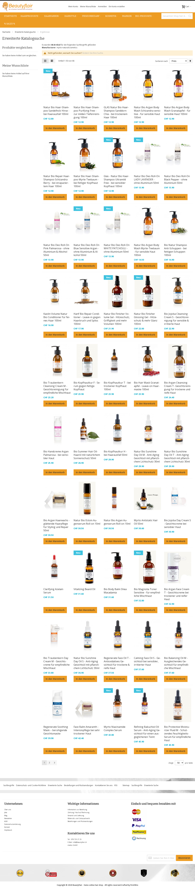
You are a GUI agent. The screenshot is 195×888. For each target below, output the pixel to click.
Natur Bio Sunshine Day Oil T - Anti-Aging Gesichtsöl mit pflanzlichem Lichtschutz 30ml (177, 456)
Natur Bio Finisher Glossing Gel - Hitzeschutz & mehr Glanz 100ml (145, 319)
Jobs (5, 812)
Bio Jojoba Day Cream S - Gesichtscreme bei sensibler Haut (177, 524)
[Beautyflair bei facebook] (2, 856)
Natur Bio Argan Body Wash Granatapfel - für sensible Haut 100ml (177, 111)
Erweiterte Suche (55, 785)
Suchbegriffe (8, 785)
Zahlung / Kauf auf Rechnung (78, 812)
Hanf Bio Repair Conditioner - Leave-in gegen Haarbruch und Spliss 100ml (87, 319)
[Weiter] (54, 762)
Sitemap (125, 785)
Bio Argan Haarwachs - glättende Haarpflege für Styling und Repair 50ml (56, 525)
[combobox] (177, 16)
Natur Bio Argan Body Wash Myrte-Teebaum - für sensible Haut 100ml (147, 250)
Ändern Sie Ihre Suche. (92, 53)
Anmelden (102, 6)
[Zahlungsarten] (139, 809)
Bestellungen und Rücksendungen (78, 785)
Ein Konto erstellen (117, 6)
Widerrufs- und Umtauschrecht (79, 818)
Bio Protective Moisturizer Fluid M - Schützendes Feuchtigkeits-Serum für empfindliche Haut (177, 733)
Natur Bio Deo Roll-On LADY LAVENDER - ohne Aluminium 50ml (147, 179)
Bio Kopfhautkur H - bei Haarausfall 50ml (115, 453)
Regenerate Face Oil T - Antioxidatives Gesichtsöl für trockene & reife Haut (117, 663)
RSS (115, 785)
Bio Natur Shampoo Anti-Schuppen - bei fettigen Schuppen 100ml (175, 250)
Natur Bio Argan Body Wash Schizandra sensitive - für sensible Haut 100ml (147, 112)
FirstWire (134, 885)
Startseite (6, 32)
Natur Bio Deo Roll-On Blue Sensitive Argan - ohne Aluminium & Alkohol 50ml (86, 250)
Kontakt (7, 827)
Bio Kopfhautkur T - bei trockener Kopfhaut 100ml (117, 386)
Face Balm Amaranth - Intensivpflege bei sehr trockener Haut (87, 730)
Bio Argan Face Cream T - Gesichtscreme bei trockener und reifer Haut (176, 594)
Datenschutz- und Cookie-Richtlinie (31, 785)
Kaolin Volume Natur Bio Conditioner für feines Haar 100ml (56, 317)
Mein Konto (73, 6)
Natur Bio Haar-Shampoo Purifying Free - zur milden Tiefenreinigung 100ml (87, 112)
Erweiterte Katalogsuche (25, 32)
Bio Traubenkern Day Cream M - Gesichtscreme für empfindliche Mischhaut (56, 663)
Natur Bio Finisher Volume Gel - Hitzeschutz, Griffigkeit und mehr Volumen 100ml (117, 319)
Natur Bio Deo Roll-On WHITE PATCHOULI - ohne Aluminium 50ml (116, 248)
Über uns (7, 809)
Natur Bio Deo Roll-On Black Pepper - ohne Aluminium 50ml (177, 179)
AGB (5, 821)
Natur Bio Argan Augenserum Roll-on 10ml (117, 522)
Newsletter (8, 818)
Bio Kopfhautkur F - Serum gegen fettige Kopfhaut (87, 386)
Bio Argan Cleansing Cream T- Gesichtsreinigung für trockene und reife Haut (177, 387)
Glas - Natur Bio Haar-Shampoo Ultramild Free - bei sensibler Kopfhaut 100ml (116, 181)
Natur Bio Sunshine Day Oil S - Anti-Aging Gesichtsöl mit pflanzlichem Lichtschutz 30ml (86, 663)
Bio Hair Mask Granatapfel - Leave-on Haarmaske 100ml (147, 386)
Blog (5, 815)
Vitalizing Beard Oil (84, 589)
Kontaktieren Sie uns (103, 785)
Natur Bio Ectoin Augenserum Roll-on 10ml (87, 522)
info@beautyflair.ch (80, 842)
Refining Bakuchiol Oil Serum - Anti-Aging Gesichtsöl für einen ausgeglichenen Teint (147, 732)
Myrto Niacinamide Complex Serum (114, 728)
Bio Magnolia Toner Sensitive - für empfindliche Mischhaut (147, 592)
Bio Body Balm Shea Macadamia (115, 590)
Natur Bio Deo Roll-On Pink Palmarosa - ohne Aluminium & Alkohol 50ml (56, 250)
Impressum (8, 830)
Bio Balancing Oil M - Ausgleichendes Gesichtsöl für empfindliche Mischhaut (176, 663)
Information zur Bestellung (77, 809)
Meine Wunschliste (88, 6)
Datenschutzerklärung (12, 824)
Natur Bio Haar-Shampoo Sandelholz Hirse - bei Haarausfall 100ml (56, 111)
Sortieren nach (161, 61)
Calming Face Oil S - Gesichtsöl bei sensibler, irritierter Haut (147, 661)
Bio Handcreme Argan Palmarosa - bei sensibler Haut (56, 455)
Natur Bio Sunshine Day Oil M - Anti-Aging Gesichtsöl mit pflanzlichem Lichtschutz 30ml (147, 456)
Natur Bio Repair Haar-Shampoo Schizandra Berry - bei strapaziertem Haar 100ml (56, 181)
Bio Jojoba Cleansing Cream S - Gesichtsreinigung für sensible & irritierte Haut (176, 319)
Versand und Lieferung (76, 815)
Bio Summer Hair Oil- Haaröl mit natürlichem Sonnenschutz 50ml (87, 455)
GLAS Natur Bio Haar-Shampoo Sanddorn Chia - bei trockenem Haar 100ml (116, 112)
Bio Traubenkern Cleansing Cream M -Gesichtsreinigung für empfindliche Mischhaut (57, 387)
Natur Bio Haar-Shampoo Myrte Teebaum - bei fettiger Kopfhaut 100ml (86, 181)
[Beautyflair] (17, 6)
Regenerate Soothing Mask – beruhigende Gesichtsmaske (55, 730)
